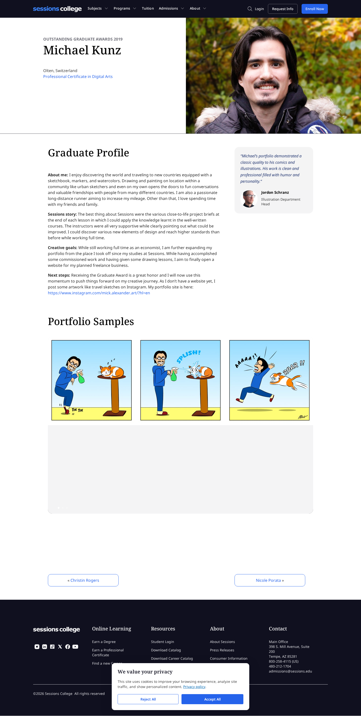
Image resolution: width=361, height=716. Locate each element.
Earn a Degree (104, 641)
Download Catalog (166, 650)
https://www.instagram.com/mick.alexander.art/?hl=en (99, 293)
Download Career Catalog (172, 658)
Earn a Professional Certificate (108, 652)
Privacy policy (194, 686)
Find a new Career (107, 663)
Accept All (212, 699)
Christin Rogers (84, 580)
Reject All (148, 699)
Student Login (162, 641)
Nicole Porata (268, 580)
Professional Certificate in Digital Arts (78, 76)
